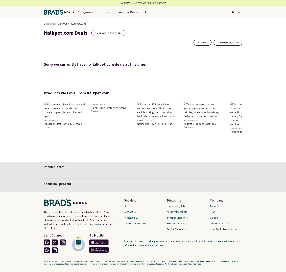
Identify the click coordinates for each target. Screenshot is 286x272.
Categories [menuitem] (85, 12)
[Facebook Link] (47, 242)
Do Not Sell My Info (135, 223)
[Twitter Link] (55, 242)
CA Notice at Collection (151, 245)
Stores (63, 24)
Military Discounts (177, 212)
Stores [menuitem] (105, 12)
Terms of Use (176, 241)
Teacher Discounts (177, 217)
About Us (215, 206)
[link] (65, 127)
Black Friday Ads (176, 206)
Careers (214, 217)
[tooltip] (108, 33)
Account (237, 12)
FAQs (126, 206)
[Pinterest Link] (47, 250)
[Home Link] (60, 12)
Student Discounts (177, 223)
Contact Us (130, 212)
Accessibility (131, 217)
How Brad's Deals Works (223, 229)
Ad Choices (208, 241)
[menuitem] (127, 12)
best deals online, (93, 224)
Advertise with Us (220, 223)
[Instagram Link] (63, 242)
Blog (212, 212)
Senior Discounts (176, 229)
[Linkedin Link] (55, 250)
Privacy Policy (192, 241)
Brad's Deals (51, 24)
